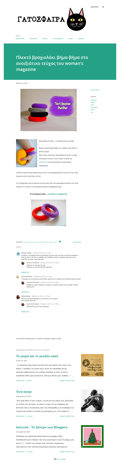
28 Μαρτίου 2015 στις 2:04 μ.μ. (49, 262)
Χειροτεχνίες (94, 107)
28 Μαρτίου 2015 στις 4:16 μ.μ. (41, 296)
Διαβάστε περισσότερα (67, 380)
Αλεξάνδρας (43, 162)
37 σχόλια (29, 452)
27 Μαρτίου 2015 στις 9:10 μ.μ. (42, 253)
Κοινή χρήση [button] (95, 90)
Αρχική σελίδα (20, 38)
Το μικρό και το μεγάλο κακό (37, 356)
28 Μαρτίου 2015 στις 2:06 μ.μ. (49, 282)
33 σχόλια (29, 416)
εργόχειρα (93, 100)
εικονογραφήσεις (58, 38)
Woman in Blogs (26, 253)
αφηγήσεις (81, 38)
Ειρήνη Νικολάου (26, 276)
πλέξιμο (93, 102)
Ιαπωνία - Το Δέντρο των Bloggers (42, 427)
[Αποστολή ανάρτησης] (60, 242)
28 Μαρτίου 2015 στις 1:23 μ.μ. (43, 276)
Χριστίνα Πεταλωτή (33, 262)
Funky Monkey (25, 296)
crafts (92, 110)
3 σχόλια (29, 380)
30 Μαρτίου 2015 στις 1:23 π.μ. (50, 304)
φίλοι (92, 105)
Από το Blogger (61, 459)
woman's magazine (57, 194)
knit (92, 112)
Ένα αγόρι (24, 391)
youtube (44, 38)
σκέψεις (70, 38)
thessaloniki (33, 38)
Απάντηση (25, 272)
